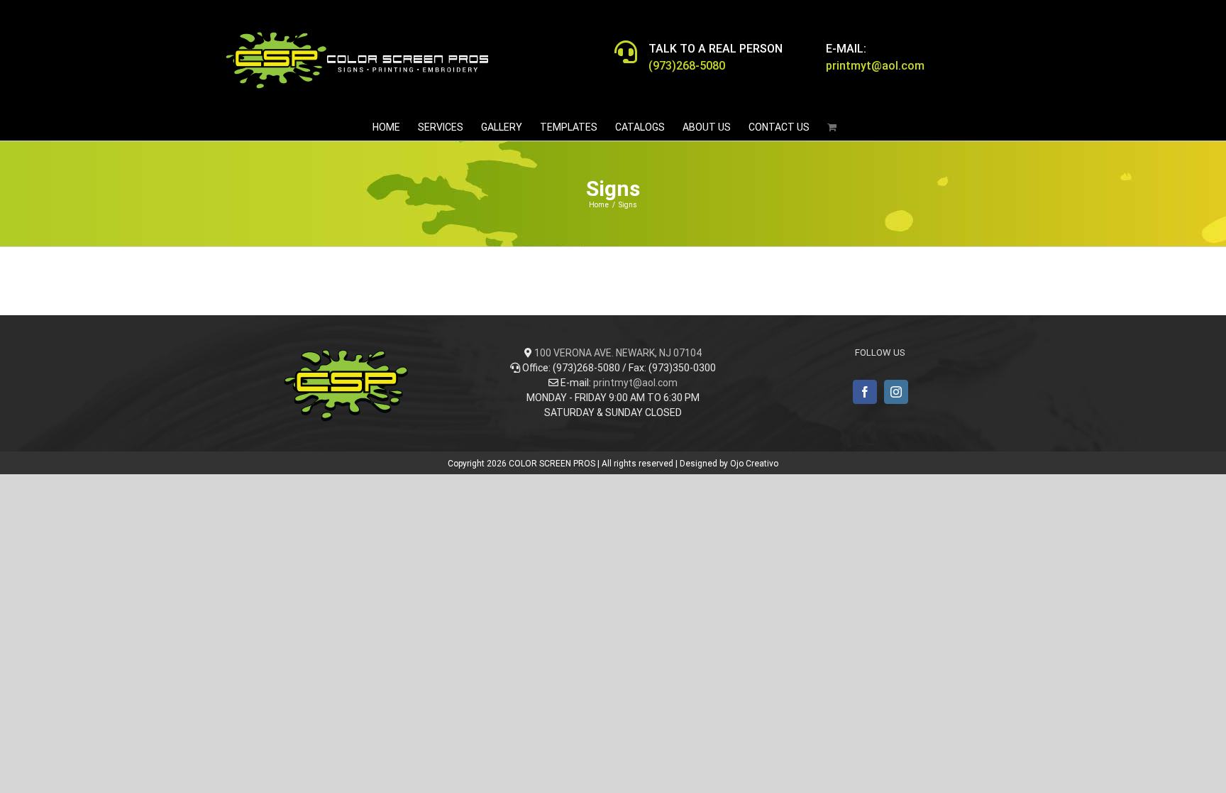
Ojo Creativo (754, 464)
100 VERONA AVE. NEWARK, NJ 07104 (618, 353)
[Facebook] (865, 392)
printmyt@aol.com (635, 382)
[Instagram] (896, 392)
